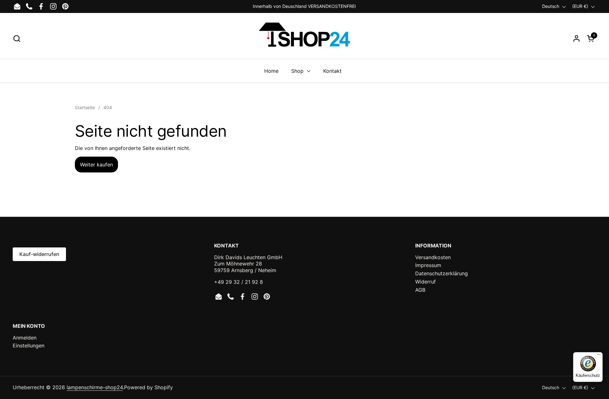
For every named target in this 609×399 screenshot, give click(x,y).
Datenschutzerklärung (441, 273)
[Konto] (576, 38)
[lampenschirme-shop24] (304, 38)
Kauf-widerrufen (39, 254)
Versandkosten (433, 257)
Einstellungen (28, 345)
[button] (17, 38)
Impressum (428, 265)
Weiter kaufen (96, 164)
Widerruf (425, 281)
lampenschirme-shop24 (95, 387)
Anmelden (24, 337)
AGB (420, 290)
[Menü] (599, 356)
